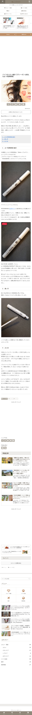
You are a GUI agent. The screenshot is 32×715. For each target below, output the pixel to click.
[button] (23, 104)
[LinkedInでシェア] (25, 366)
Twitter (8, 34)
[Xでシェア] (8, 104)
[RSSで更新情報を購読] (5, 448)
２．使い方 (5, 139)
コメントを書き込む (16, 563)
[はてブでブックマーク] (16, 104)
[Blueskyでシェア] (9, 366)
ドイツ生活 (5, 398)
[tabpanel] (9, 23)
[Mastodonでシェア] (6, 366)
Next (31, 23)
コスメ (11, 398)
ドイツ (16, 398)
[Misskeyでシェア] (12, 366)
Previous (1, 23)
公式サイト (12, 208)
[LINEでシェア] (20, 104)
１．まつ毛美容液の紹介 (8, 137)
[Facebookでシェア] (12, 104)
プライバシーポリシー (16, 710)
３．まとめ (5, 141)
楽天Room (24, 34)
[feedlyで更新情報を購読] (2, 448)
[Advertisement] (16, 55)
